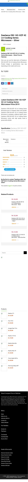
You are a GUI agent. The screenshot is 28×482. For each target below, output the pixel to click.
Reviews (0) (5, 93)
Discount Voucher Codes (7, 452)
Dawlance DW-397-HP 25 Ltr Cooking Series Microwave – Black (18, 203)
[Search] (21, 5)
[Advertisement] (13, 283)
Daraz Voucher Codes (6, 454)
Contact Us (3, 420)
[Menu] (2, 5)
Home (2, 9)
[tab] (14, 88)
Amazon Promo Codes (6, 463)
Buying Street (4, 438)
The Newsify (4, 434)
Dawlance (3, 76)
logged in (10, 185)
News (2, 414)
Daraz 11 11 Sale (5, 457)
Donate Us (3, 429)
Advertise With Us (5, 418)
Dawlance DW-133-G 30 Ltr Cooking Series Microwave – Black (18, 220)
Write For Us (4, 416)
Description (5, 88)
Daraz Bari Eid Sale (5, 461)
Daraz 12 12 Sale (5, 459)
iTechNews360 (4, 436)
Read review (9, 49)
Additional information (7, 91)
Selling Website (4, 422)
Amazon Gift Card (5, 465)
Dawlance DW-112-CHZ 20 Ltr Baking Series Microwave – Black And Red (18, 236)
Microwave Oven (11, 9)
